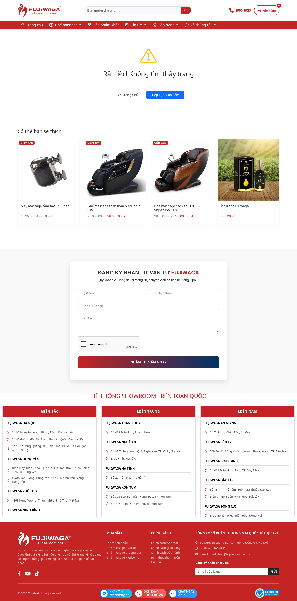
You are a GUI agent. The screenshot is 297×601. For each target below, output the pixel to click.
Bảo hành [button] (166, 24)
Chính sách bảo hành (165, 552)
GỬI (274, 571)
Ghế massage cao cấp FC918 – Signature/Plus (177, 208)
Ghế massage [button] (66, 24)
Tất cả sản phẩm (117, 543)
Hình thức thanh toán (165, 557)
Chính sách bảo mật (164, 543)
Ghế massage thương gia (123, 552)
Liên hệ (156, 562)
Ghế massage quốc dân (122, 548)
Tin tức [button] (136, 24)
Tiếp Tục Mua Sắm (165, 95)
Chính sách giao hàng (166, 548)
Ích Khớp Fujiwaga (235, 206)
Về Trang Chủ (128, 95)
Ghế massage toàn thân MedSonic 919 (113, 208)
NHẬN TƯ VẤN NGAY (148, 362)
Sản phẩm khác (105, 24)
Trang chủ (34, 24)
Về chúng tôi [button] (201, 24)
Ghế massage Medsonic (122, 557)
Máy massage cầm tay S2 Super (45, 206)
